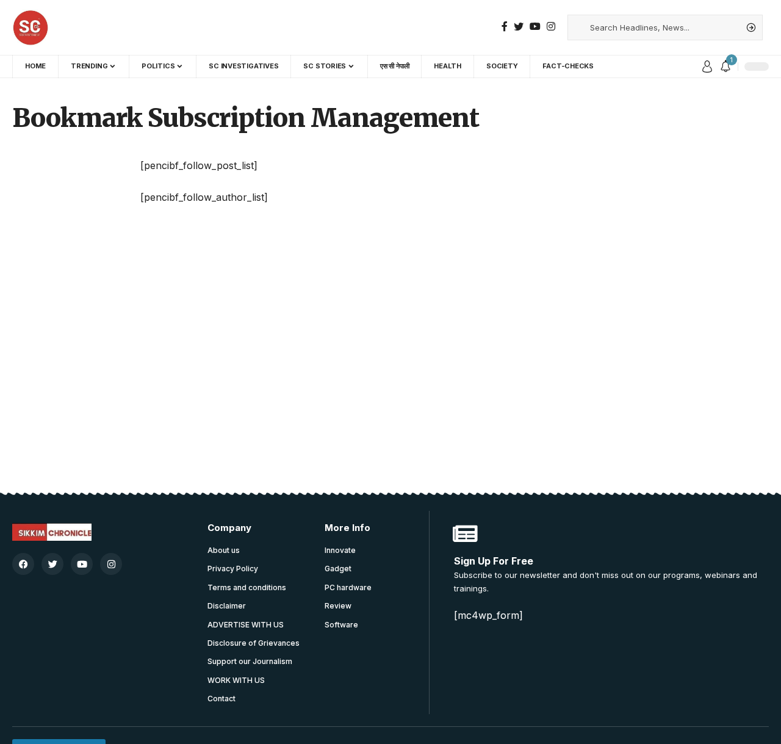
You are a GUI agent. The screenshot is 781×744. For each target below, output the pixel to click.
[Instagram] (551, 26)
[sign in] (707, 66)
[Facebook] (504, 26)
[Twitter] (519, 26)
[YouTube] (535, 26)
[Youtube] (82, 564)
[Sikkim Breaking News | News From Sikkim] (30, 27)
